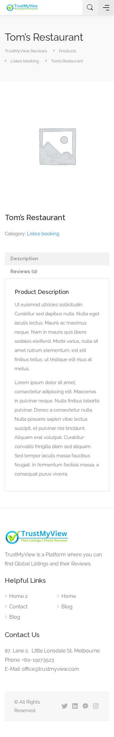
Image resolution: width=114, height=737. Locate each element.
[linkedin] (75, 707)
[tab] (57, 258)
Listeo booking (43, 234)
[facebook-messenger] (85, 707)
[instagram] (96, 707)
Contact (18, 607)
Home (68, 596)
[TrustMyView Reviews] (22, 7)
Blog (14, 617)
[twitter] (64, 707)
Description (24, 258)
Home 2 (18, 596)
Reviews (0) (23, 271)
